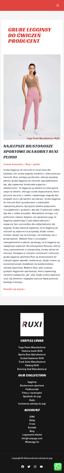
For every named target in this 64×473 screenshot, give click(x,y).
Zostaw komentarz (13, 164)
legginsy (32, 382)
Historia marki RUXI (32, 351)
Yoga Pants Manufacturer (32, 347)
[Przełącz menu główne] (58, 5)
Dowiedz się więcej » (14, 289)
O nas (32, 423)
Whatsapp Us (32, 442)
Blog (28, 164)
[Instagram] (35, 466)
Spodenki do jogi (32, 396)
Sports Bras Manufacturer (32, 354)
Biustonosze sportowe (32, 385)
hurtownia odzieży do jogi (32, 403)
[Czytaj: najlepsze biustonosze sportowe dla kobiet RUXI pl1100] (31, 96)
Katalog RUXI (32, 365)
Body (32, 400)
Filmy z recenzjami (32, 392)
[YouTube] (41, 466)
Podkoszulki (32, 389)
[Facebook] (22, 466)
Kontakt (32, 427)
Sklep (32, 420)
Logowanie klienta (32, 434)
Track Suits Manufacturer (32, 361)
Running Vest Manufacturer (32, 369)
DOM (32, 416)
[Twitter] (28, 466)
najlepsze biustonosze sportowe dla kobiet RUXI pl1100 (30, 151)
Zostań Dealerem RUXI (32, 358)
